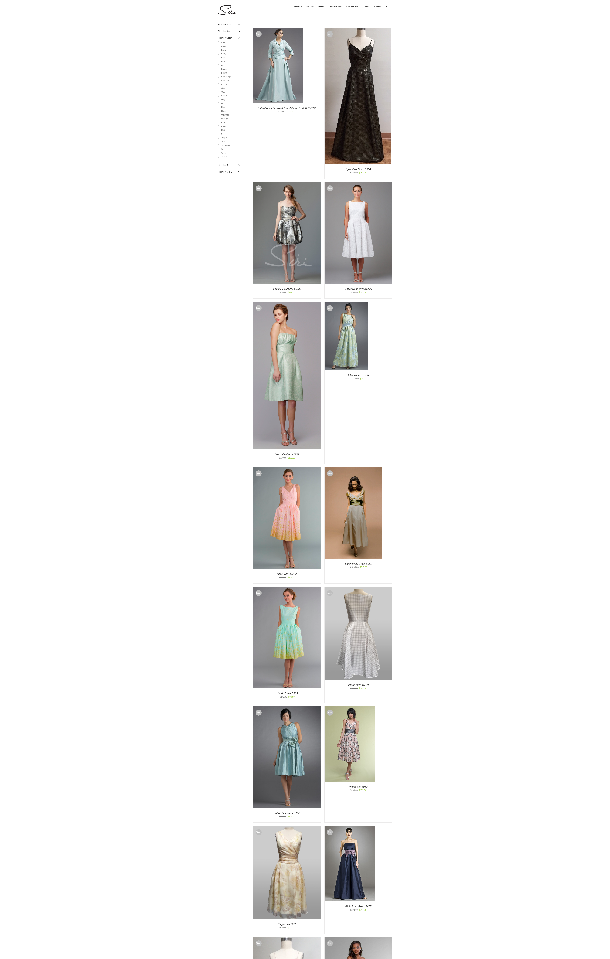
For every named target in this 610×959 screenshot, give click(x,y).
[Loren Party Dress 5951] (353, 469)
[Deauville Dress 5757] (287, 303)
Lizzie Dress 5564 (287, 574)
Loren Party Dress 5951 (358, 563)
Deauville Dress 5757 (287, 454)
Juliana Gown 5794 (358, 375)
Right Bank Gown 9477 (358, 906)
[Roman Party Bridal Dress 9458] (358, 939)
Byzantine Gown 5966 (358, 169)
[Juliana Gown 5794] (346, 303)
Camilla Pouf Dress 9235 (287, 289)
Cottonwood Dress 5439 (358, 289)
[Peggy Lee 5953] (350, 708)
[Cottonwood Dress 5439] (358, 184)
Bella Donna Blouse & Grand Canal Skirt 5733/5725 (287, 108)
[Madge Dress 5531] (358, 588)
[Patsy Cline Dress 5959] (287, 708)
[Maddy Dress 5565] (287, 588)
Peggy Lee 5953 (358, 787)
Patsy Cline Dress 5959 (287, 813)
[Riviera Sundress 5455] (287, 939)
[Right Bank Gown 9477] (350, 827)
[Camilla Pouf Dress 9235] (287, 184)
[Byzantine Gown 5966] (358, 29)
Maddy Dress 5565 (287, 693)
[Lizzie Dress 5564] (287, 469)
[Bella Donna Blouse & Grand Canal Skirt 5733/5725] (278, 29)
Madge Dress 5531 (358, 685)
